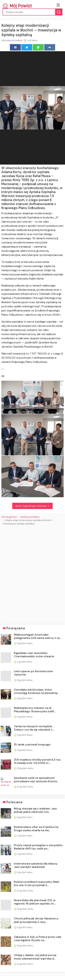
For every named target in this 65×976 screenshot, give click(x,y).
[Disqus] (32, 573)
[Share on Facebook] (15, 47)
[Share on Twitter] (26, 47)
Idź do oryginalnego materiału (31, 505)
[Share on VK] (49, 47)
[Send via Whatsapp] (38, 47)
